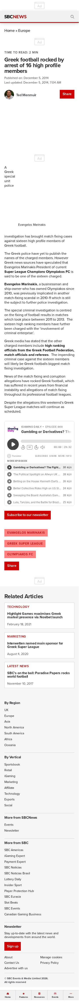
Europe (24, 30)
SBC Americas (13, 850)
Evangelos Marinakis (26, 532)
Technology (12, 793)
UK (6, 710)
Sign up (12, 946)
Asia (7, 721)
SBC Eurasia (12, 896)
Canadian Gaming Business (22, 914)
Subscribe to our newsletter (27, 514)
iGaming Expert (14, 856)
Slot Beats (11, 902)
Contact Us (11, 962)
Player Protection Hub (19, 891)
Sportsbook (12, 764)
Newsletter (11, 830)
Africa (8, 739)
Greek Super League (25, 543)
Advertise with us (16, 968)
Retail (8, 770)
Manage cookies (51, 957)
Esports (9, 799)
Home (9, 30)
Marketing (11, 782)
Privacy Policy (49, 962)
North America (14, 727)
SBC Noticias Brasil (17, 873)
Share (67, 93)
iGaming (9, 776)
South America (14, 733)
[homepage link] (15, 17)
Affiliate (9, 788)
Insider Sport (13, 885)
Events (9, 824)
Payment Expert (15, 861)
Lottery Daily (12, 879)
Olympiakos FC (20, 554)
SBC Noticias (13, 867)
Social (8, 805)
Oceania (10, 745)
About (8, 957)
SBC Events (12, 908)
